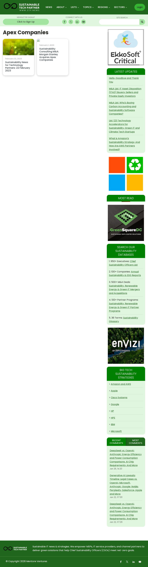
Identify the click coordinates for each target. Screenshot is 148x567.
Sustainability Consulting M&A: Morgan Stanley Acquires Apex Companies (49, 54)
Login (140, 7)
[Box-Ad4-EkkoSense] (126, 47)
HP (112, 411)
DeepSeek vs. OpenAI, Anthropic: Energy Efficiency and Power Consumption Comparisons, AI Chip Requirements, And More (126, 458)
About (60, 7)
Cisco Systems (119, 397)
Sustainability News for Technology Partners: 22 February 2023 (17, 66)
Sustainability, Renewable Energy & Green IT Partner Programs (124, 307)
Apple (114, 390)
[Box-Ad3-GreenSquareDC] (126, 223)
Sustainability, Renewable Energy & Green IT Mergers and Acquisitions (124, 289)
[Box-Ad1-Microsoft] (126, 174)
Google (115, 404)
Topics (87, 7)
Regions (103, 7)
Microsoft (116, 431)
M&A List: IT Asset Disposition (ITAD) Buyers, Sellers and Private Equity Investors (125, 92)
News (49, 7)
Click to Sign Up (26, 21)
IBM (113, 424)
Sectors (119, 7)
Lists (74, 7)
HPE (113, 417)
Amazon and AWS (121, 384)
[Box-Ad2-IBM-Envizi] (126, 346)
